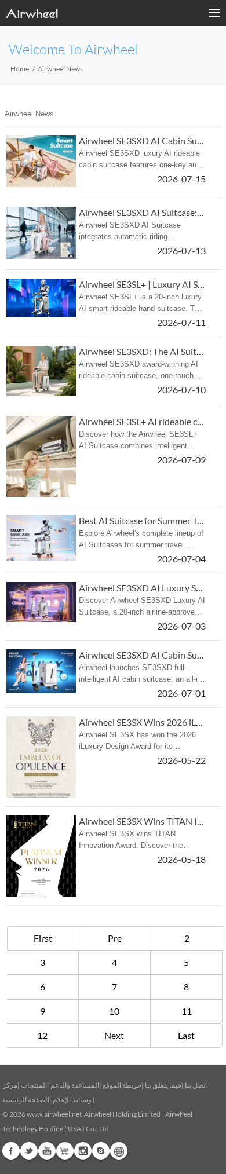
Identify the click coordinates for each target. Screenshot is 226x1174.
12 (42, 1035)
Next (114, 1035)
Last (186, 1035)
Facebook (11, 1151)
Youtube (47, 1151)
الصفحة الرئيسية (25, 1099)
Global (118, 1151)
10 (114, 1010)
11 (186, 1010)
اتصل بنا (196, 1085)
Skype (101, 1151)
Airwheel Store (65, 1151)
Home (19, 68)
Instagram (83, 1151)
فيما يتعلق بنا (163, 1085)
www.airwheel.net (54, 1114)
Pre (115, 937)
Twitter (29, 1151)
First (43, 937)
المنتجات (34, 1085)
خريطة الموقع (122, 1085)
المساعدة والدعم (74, 1085)
